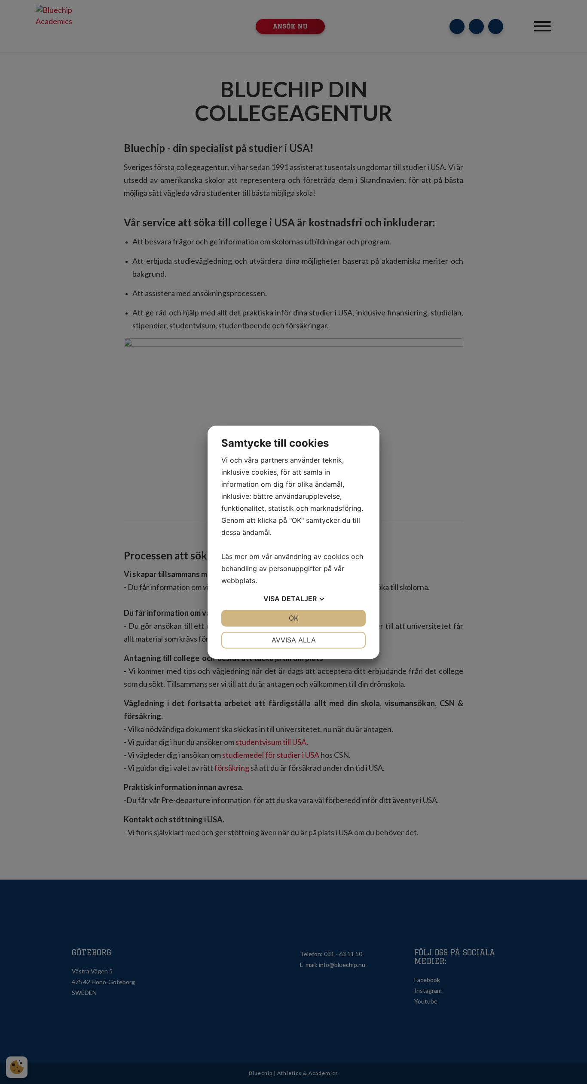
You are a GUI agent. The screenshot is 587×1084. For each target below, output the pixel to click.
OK (293, 618)
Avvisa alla (294, 640)
